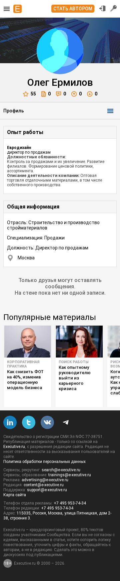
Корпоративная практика (23, 364)
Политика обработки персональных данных (44, 461)
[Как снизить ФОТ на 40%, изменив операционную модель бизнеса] (27, 342)
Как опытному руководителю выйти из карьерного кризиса (75, 378)
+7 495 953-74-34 (70, 503)
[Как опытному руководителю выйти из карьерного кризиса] (79, 342)
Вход (102, 8)
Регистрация (113, 8)
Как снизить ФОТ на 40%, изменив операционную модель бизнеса (25, 379)
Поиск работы (74, 362)
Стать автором (72, 8)
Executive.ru (14, 446)
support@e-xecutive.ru (47, 490)
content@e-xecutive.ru (44, 485)
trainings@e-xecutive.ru (69, 475)
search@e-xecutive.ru (61, 470)
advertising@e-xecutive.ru (45, 480)
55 (33, 93)
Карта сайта (14, 495)
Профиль (13, 110)
